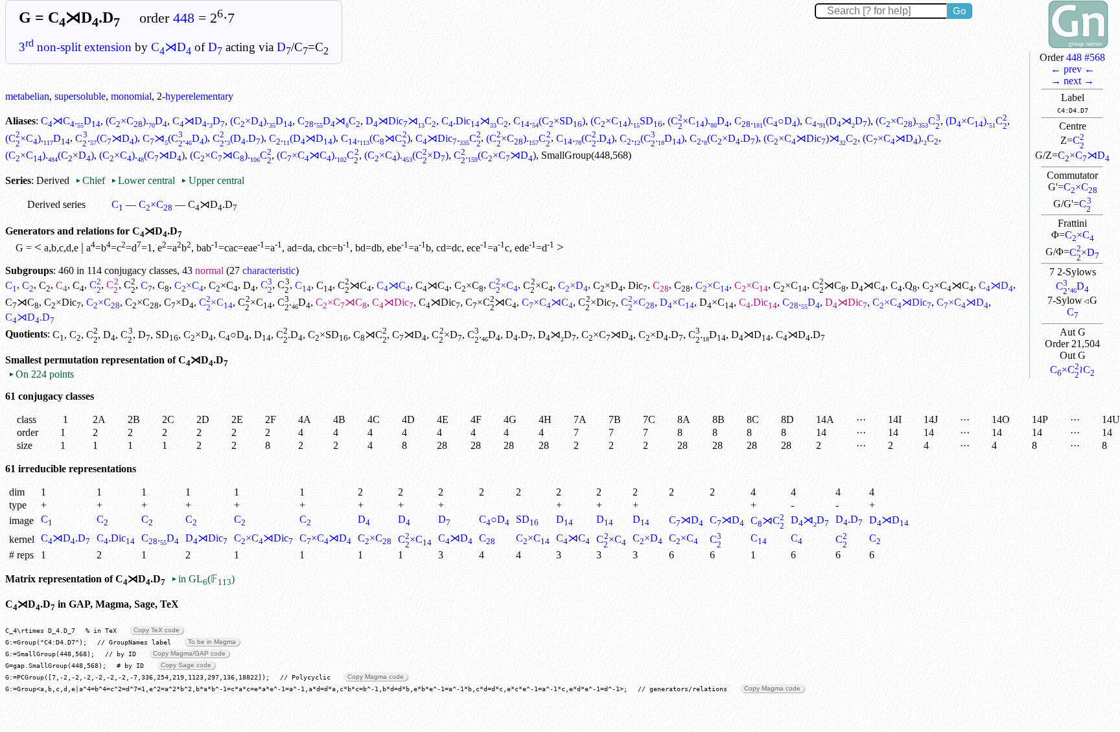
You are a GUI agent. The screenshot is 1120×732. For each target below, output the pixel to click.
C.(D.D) (238, 138)
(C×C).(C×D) (49, 155)
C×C (1080, 186)
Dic (638, 285)
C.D (1072, 286)
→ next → (1072, 80)
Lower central (143, 180)
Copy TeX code (157, 630)
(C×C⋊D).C (901, 138)
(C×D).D (261, 120)
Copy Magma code (375, 676)
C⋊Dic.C (448, 138)
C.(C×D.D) (724, 138)
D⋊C (868, 285)
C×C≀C (1072, 369)
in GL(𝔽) (203, 578)
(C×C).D (136, 120)
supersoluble (80, 96)
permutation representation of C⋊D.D (136, 359)
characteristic (269, 270)
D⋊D (557, 334)
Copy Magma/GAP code (189, 653)
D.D (519, 334)
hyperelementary (199, 96)
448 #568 (1085, 57)
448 (183, 18)
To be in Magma (212, 641)
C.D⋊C (329, 120)
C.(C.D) (585, 138)
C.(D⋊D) (837, 120)
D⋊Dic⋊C (401, 120)
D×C (677, 302)
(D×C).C (976, 120)
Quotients (26, 334)
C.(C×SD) (549, 120)
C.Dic (758, 302)
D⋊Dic (846, 302)
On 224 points (41, 374)
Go (959, 10)
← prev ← (1073, 68)
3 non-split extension (75, 47)
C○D (233, 334)
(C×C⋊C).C (231, 155)
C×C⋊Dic (901, 302)
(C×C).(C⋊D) (142, 155)
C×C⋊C (948, 285)
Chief (91, 180)
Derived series (56, 204)
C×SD (328, 334)
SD (167, 334)
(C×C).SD (626, 120)
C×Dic (62, 302)
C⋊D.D (198, 120)
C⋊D (171, 47)
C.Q (904, 285)
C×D (1084, 252)
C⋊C (354, 285)
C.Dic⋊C (474, 120)
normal (209, 270)
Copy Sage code (186, 665)
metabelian (27, 96)
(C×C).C (908, 120)
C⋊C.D (70, 120)
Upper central (212, 180)
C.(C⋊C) (375, 138)
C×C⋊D (1084, 155)
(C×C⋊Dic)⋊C (811, 138)
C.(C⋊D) (106, 138)
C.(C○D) (767, 120)
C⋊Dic (393, 302)
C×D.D (660, 334)
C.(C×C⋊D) (495, 155)
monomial (131, 96)
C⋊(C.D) (175, 138)
